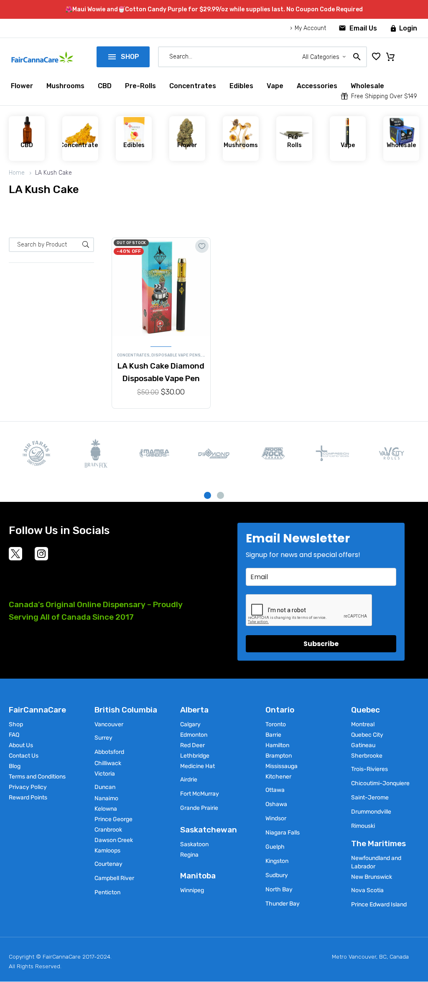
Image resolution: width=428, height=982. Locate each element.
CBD (105, 86)
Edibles (241, 86)
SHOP (123, 56)
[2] (220, 495)
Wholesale (367, 86)
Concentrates (192, 86)
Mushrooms (65, 86)
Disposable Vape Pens (176, 355)
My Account (310, 28)
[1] (207, 495)
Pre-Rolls (140, 86)
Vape (275, 86)
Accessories (317, 86)
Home (17, 172)
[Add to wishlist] (202, 246)
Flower (22, 86)
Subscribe (321, 644)
